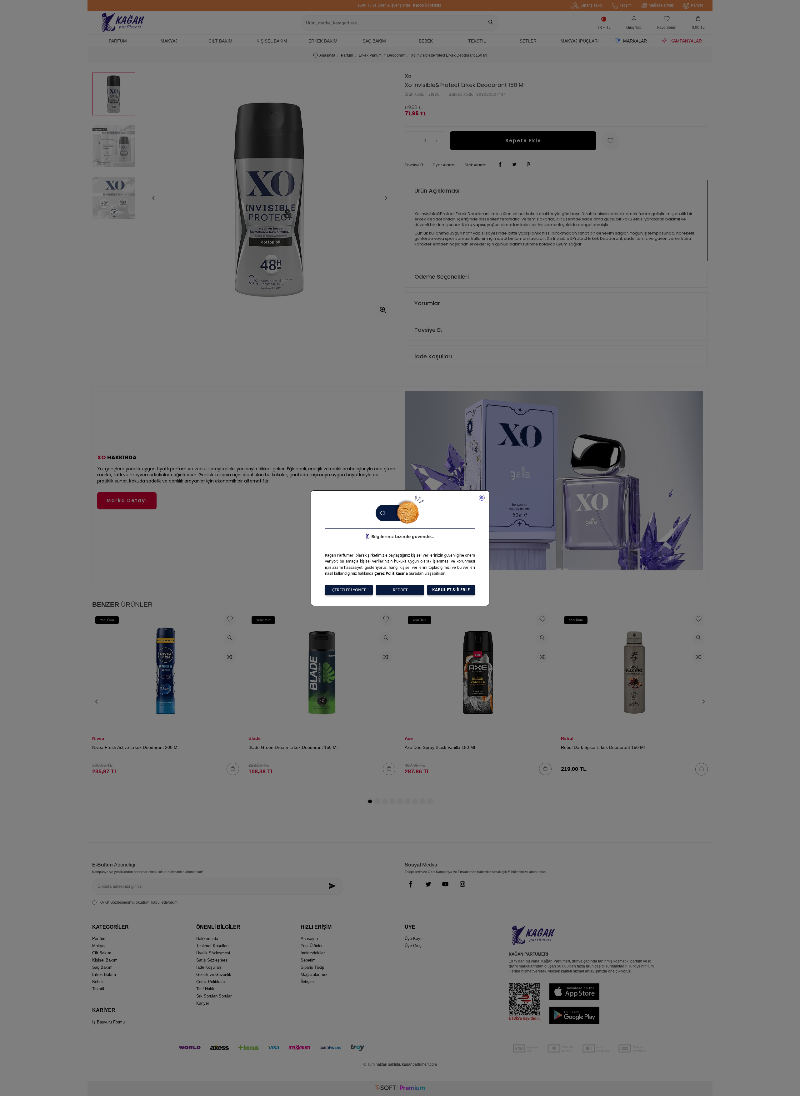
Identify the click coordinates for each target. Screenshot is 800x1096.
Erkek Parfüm (370, 55)
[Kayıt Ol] (334, 886)
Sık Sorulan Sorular (214, 996)
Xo (408, 76)
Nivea (98, 738)
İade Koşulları (433, 356)
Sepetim (308, 960)
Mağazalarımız (661, 5)
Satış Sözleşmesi (212, 960)
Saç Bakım (374, 40)
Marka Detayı (127, 500)
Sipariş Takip (591, 5)
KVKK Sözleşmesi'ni (116, 902)
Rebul (567, 738)
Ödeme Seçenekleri (441, 276)
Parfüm (118, 40)
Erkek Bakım (323, 40)
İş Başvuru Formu (108, 1022)
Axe (409, 738)
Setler (528, 40)
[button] (153, 198)
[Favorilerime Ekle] (229, 619)
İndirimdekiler (313, 953)
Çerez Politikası (210, 981)
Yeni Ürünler (311, 945)
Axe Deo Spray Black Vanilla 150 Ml (440, 747)
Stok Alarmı (475, 165)
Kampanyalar (686, 40)
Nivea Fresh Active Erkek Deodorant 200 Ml (135, 747)
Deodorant (396, 55)
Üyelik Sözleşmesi (213, 953)
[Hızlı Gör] (229, 638)
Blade (254, 738)
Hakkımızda (207, 938)
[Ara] (491, 23)
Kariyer (697, 5)
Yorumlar (427, 303)
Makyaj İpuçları (580, 40)
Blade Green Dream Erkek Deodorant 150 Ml (293, 747)
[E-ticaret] (400, 1088)
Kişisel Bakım (272, 40)
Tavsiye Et (414, 165)
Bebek (426, 40)
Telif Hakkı (206, 989)
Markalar (635, 40)
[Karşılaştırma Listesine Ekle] (229, 657)
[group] (269, 198)
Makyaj (169, 40)
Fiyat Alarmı (444, 165)
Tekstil (477, 40)
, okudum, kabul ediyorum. (138, 902)
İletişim (626, 5)
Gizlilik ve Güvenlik (213, 974)
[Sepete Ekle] (233, 769)
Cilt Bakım (220, 40)
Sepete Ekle (523, 140)
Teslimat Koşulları (212, 945)
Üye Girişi (413, 945)
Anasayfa (327, 55)
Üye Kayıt (414, 938)
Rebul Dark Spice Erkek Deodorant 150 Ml (603, 747)
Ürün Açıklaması (436, 190)
